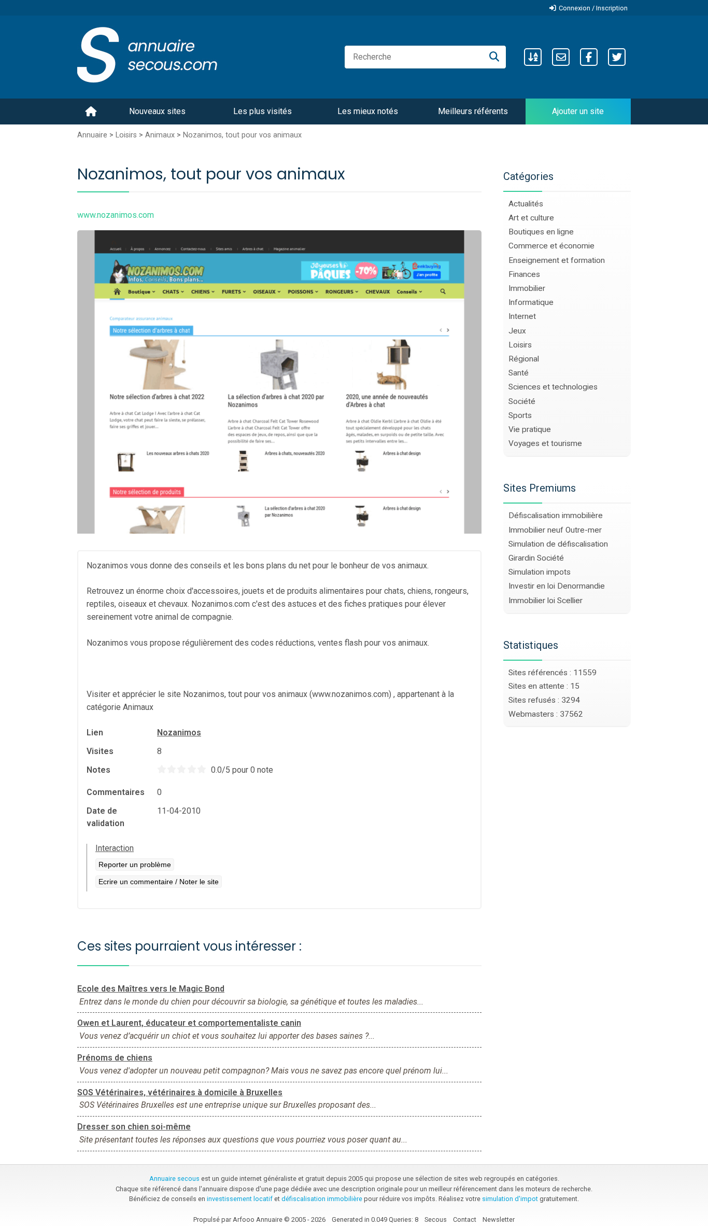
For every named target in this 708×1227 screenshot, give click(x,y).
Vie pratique (529, 429)
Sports (520, 415)
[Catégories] (533, 57)
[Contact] (561, 57)
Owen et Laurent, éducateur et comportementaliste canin (189, 1023)
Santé (518, 373)
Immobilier (526, 288)
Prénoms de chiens (114, 1058)
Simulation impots (539, 572)
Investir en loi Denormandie (556, 586)
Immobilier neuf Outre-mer (555, 530)
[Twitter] (617, 57)
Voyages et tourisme (545, 443)
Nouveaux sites (157, 111)
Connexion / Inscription (593, 8)
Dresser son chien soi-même (134, 1127)
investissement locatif (240, 1199)
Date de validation (105, 817)
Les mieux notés (367, 111)
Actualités (525, 203)
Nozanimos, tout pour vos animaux (242, 135)
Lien (95, 732)
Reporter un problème (134, 864)
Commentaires (116, 792)
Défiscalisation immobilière (555, 515)
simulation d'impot (510, 1199)
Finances (524, 274)
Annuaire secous (174, 1178)
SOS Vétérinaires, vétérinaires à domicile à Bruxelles (179, 1092)
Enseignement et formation (556, 260)
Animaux (160, 135)
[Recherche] (494, 57)
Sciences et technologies (553, 387)
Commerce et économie (551, 245)
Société (521, 401)
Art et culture (531, 217)
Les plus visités (262, 111)
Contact (464, 1219)
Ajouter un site (578, 111)
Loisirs (126, 135)
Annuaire (92, 135)
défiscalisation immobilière (321, 1199)
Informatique (531, 302)
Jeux (517, 331)
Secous (435, 1219)
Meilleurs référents (473, 111)
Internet (522, 316)
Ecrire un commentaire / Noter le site (158, 881)
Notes (98, 770)
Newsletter (499, 1219)
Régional (523, 359)
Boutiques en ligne (541, 231)
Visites (100, 751)
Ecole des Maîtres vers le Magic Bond (150, 989)
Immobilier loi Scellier (545, 600)
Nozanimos (179, 732)
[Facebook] (589, 57)
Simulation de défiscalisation (558, 544)
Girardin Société (536, 558)
